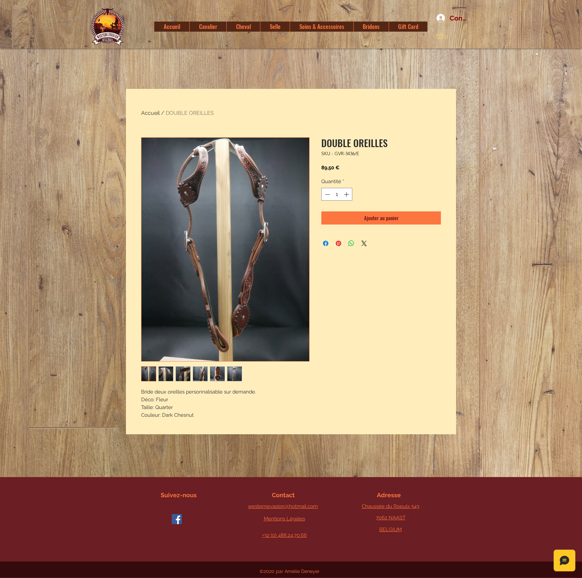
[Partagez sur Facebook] (326, 243)
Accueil (150, 113)
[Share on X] (364, 243)
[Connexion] (438, 18)
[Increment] (347, 194)
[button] (443, 35)
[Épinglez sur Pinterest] (338, 243)
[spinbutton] (337, 194)
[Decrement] (326, 194)
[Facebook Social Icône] (177, 519)
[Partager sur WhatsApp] (351, 243)
